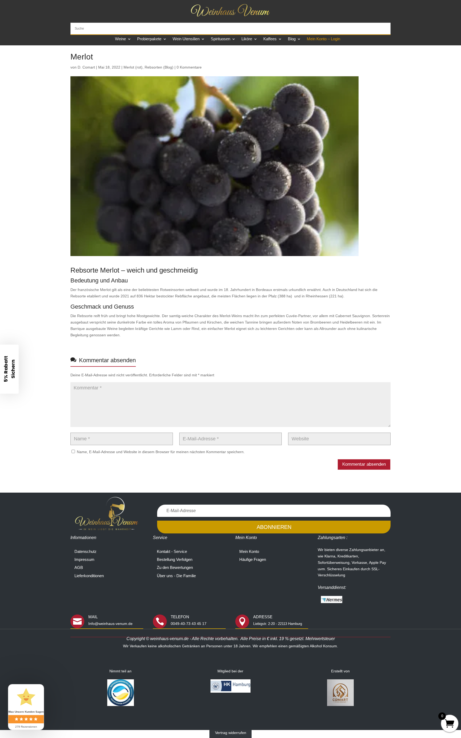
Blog (292, 39)
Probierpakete (149, 39)
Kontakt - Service (172, 551)
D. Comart (86, 67)
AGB (78, 567)
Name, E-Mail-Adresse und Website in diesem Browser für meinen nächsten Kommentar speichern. (161, 452)
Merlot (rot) (133, 67)
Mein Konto (249, 551)
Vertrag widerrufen (230, 733)
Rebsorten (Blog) (159, 67)
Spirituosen (220, 39)
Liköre (246, 39)
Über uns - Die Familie (176, 575)
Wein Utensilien (186, 39)
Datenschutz (85, 551)
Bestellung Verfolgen (174, 559)
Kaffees (270, 39)
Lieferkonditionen (89, 575)
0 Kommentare (189, 67)
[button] (9, 369)
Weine (120, 39)
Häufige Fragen (252, 559)
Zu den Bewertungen (175, 567)
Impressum (84, 559)
